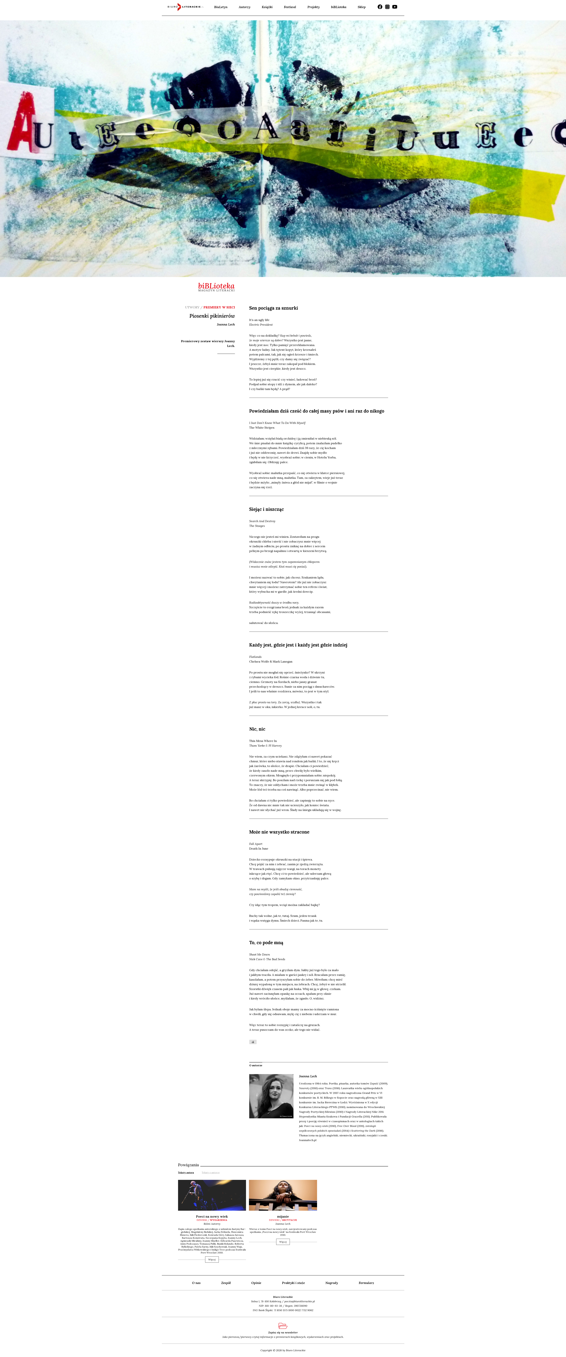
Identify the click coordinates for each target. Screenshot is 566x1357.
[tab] (186, 1172)
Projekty (313, 7)
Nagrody (331, 1283)
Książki (267, 7)
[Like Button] (253, 1042)
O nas (196, 1283)
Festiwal (290, 7)
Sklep (362, 7)
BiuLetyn (220, 7)
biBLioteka (338, 7)
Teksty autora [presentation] (186, 1172)
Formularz (366, 1283)
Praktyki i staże (293, 1283)
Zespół (226, 1283)
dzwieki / (212, 1219)
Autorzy (244, 7)
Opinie (256, 1283)
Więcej (212, 1259)
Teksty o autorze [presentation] (211, 1172)
